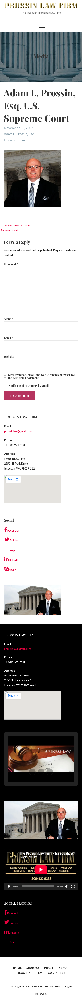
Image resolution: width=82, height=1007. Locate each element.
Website (9, 356)
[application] (41, 869)
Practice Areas (55, 968)
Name (8, 319)
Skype (12, 569)
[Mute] (67, 886)
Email (8, 338)
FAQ (40, 973)
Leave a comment (17, 140)
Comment (11, 264)
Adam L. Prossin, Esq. (19, 134)
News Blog (25, 973)
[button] (42, 25)
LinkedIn (14, 560)
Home (17, 968)
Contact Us (56, 973)
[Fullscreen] (73, 886)
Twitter (14, 540)
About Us (33, 968)
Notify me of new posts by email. (28, 385)
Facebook (13, 530)
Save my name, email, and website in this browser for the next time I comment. (41, 376)
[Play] (9, 886)
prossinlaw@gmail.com (18, 431)
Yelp (12, 550)
